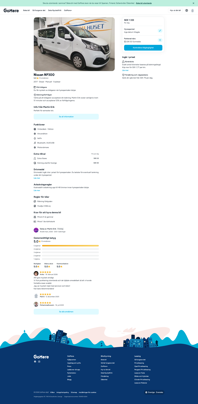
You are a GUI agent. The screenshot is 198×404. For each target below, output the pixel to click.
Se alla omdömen (66, 312)
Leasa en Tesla (139, 373)
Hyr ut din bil (175, 10)
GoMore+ (68, 10)
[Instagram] (39, 361)
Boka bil (26, 10)
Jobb (69, 376)
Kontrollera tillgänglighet (143, 48)
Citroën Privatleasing (142, 380)
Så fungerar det (38, 10)
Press (69, 366)
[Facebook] (35, 361)
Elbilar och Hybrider (141, 376)
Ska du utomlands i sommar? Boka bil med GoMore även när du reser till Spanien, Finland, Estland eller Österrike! (97, 3)
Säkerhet (104, 380)
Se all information (66, 117)
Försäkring (105, 376)
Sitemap (74, 392)
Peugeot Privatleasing (142, 370)
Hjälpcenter (71, 360)
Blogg (69, 380)
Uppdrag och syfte (74, 363)
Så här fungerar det (108, 363)
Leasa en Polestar (140, 383)
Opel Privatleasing (141, 366)
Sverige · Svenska (155, 392)
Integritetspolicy (62, 392)
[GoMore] (11, 10)
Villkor (52, 392)
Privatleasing (139, 363)
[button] (194, 3)
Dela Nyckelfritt (54, 10)
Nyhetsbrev (71, 373)
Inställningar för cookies (87, 392)
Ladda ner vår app (73, 370)
